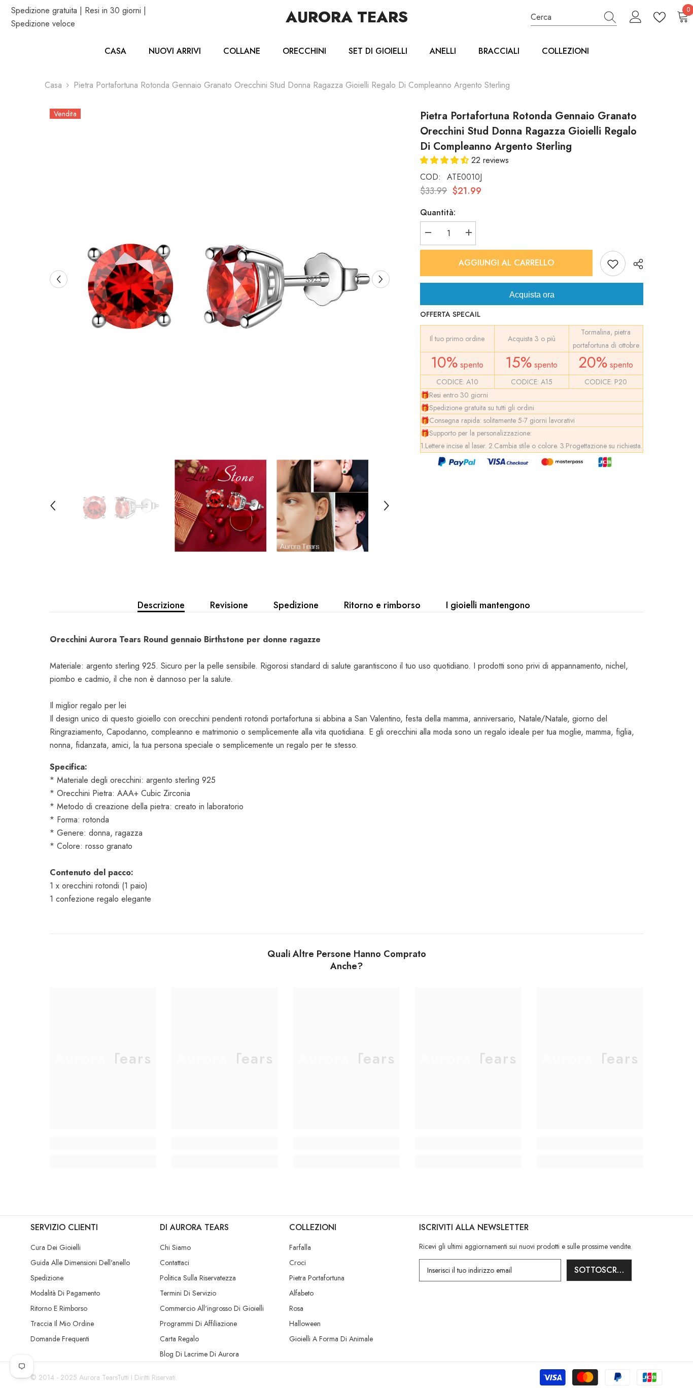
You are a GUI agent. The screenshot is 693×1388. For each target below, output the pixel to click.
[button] (445, 160)
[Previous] (58, 279)
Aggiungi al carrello (506, 263)
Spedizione (296, 605)
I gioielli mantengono (488, 605)
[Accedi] (636, 17)
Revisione (229, 605)
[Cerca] (574, 17)
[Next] (381, 279)
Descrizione (161, 605)
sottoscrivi (600, 1270)
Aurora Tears (98, 1377)
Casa (53, 85)
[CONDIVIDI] (634, 264)
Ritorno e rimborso (382, 605)
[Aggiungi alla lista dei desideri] (613, 263)
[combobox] (564, 17)
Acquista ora (532, 294)
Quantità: (438, 212)
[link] (103, 1143)
